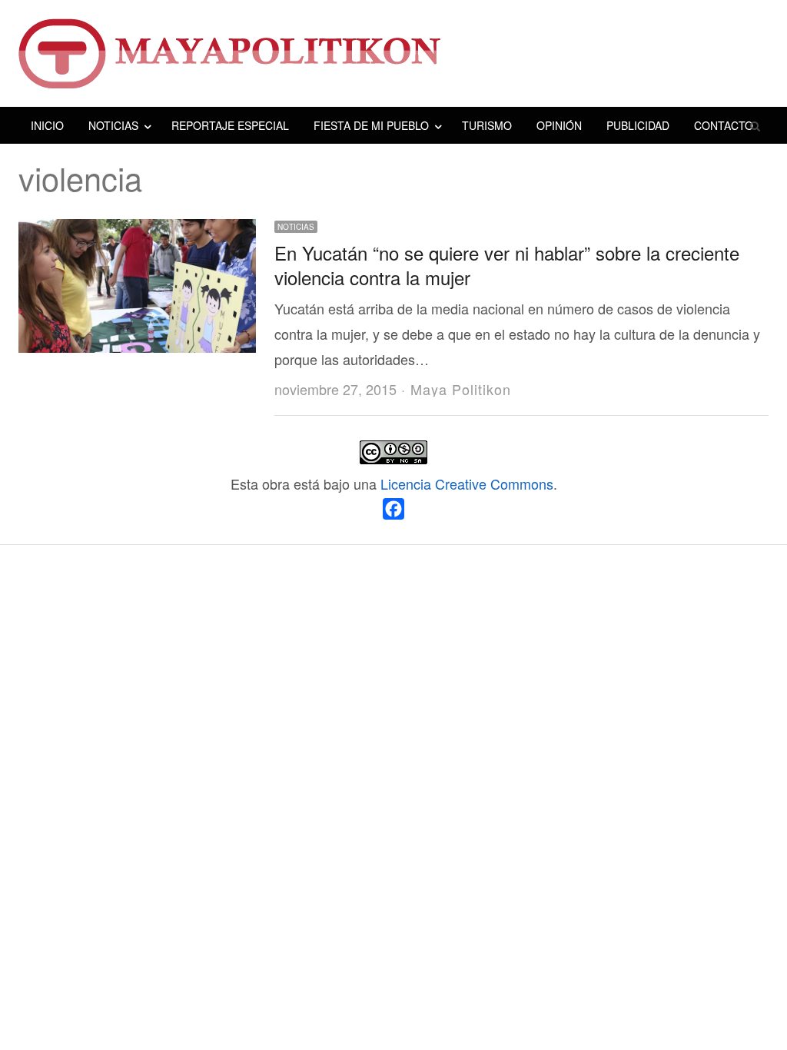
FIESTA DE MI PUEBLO (371, 125)
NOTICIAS (113, 125)
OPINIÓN (559, 125)
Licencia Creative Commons (466, 483)
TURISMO (487, 125)
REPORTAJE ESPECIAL (230, 125)
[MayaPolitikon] (393, 53)
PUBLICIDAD (637, 125)
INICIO (47, 125)
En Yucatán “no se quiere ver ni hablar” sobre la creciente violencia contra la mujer (506, 265)
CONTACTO (723, 125)
